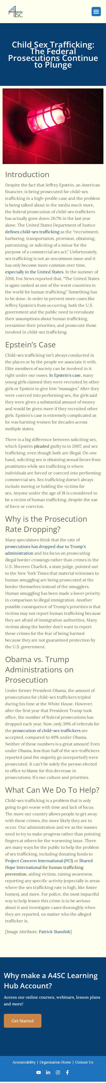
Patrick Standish (54, 931)
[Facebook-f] (67, 1072)
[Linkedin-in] (48, 1072)
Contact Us (84, 1062)
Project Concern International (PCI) (39, 860)
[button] (96, 11)
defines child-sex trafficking (32, 231)
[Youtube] (38, 1072)
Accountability (24, 1062)
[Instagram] (58, 1072)
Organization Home (55, 1062)
